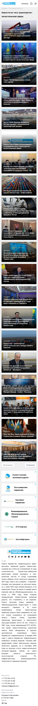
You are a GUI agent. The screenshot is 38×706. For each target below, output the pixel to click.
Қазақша (25, 4)
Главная (4, 8)
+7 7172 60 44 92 (8, 678)
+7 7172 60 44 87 (8, 683)
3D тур (4, 703)
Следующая (30, 465)
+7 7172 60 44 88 (8, 681)
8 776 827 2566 (7, 698)
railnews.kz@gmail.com (10, 686)
